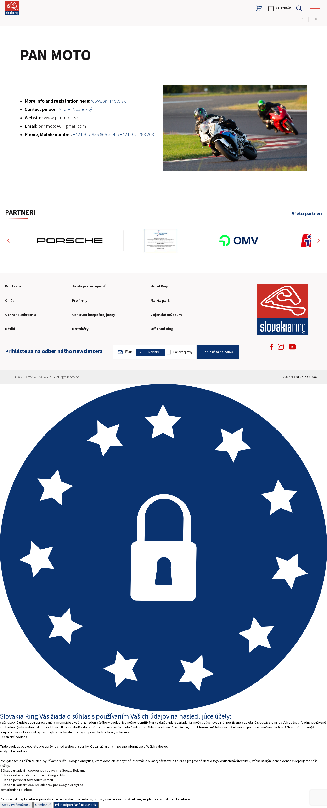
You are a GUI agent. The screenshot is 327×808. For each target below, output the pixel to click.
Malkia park (160, 300)
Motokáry (80, 329)
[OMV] (157, 240)
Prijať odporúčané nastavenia (76, 804)
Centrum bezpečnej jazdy (93, 314)
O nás (9, 300)
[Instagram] (281, 347)
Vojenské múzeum (166, 314)
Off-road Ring (162, 329)
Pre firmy (79, 300)
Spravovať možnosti (16, 804)
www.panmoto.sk (61, 118)
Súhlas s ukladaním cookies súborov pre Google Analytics (42, 785)
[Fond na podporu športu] (79, 240)
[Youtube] (292, 347)
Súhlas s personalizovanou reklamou (27, 780)
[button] (10, 240)
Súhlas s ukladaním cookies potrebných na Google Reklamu (43, 770)
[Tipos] (252, 240)
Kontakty (13, 286)
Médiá (10, 329)
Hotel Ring (159, 286)
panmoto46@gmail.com (62, 126)
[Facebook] (271, 347)
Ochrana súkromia (20, 314)
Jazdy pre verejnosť (89, 286)
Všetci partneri (307, 214)
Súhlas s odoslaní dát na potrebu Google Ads (33, 775)
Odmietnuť (43, 804)
